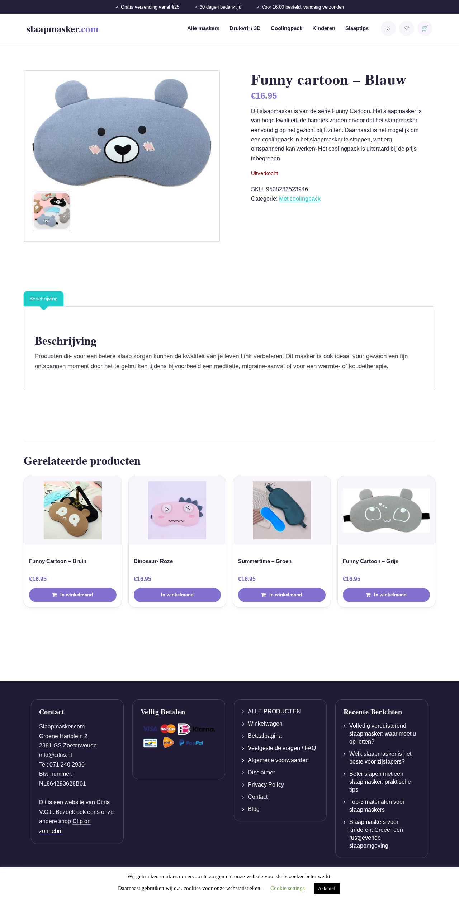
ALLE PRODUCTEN (274, 711)
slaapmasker (62, 29)
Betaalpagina (265, 736)
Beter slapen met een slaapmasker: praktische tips (380, 782)
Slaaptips (357, 28)
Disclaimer (261, 772)
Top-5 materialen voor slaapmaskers (376, 806)
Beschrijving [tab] (43, 298)
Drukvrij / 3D (245, 28)
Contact (258, 797)
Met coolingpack (300, 199)
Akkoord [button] (326, 888)
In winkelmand (177, 594)
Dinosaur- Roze (153, 561)
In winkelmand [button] (76, 594)
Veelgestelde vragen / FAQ (282, 748)
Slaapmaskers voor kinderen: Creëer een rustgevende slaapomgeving (376, 834)
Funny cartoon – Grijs (370, 561)
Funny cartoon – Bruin (57, 561)
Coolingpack (286, 28)
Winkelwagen (265, 724)
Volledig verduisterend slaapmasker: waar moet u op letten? (382, 734)
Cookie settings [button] (287, 888)
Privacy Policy (266, 785)
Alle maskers (203, 28)
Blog (254, 809)
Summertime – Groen (265, 561)
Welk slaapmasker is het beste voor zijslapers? (380, 758)
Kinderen (323, 28)
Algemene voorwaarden (278, 760)
